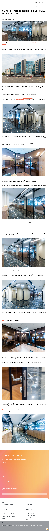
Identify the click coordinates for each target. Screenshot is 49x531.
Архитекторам (29, 509)
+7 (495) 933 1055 (30, 513)
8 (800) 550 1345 (31, 515)
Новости (12, 6)
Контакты (28, 507)
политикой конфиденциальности (23, 525)
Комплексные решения (7, 504)
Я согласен (6, 528)
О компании (5, 509)
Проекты (4, 507)
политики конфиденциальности (17, 490)
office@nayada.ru (31, 517)
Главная (3, 6)
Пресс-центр (8, 6)
